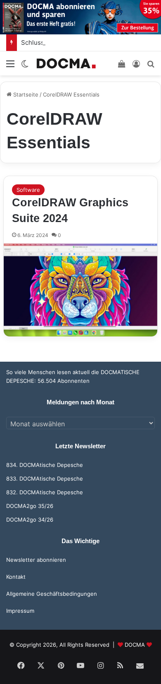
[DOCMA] (66, 63)
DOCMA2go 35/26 (29, 506)
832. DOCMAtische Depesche (44, 492)
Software (28, 189)
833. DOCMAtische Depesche (44, 478)
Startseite (25, 94)
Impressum (20, 610)
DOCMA (135, 644)
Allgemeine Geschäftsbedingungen (51, 593)
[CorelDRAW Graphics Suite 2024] (80, 290)
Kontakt (16, 576)
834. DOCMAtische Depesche (44, 465)
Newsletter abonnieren (36, 559)
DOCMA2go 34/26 (29, 519)
